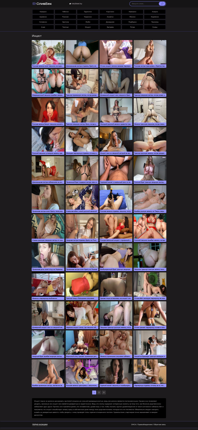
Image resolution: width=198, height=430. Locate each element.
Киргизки (110, 12)
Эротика (65, 22)
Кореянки (155, 17)
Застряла (110, 27)
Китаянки (43, 22)
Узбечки (65, 12)
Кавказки (132, 12)
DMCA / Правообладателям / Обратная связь (148, 424)
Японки (132, 17)
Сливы (154, 27)
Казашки (43, 12)
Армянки (43, 17)
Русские (65, 17)
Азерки (155, 12)
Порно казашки (39, 424)
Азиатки (110, 17)
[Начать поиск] (162, 4)
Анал (43, 27)
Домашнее (110, 22)
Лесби (87, 22)
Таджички (88, 12)
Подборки (132, 22)
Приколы (155, 22)
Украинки (88, 17)
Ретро (132, 27)
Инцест (88, 27)
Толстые (65, 27)
